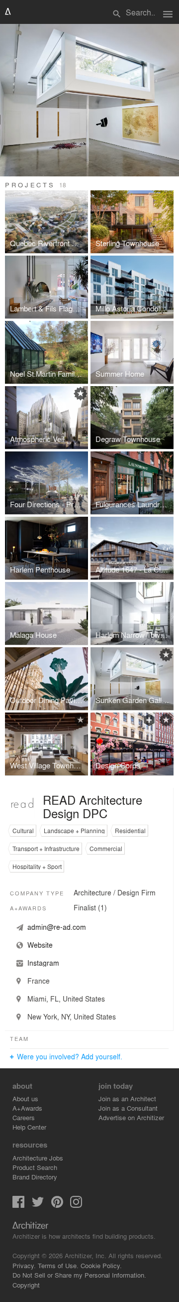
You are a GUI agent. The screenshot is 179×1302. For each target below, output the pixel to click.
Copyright (26, 1285)
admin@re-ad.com (56, 927)
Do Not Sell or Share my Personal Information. (79, 1275)
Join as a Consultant (128, 1108)
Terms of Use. (58, 1265)
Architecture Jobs (37, 1157)
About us (25, 1098)
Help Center (29, 1127)
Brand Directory (34, 1176)
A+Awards (27, 1108)
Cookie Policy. (101, 1265)
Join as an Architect (127, 1098)
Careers (23, 1117)
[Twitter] (38, 1205)
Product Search (34, 1167)
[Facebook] (18, 1205)
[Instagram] (76, 1205)
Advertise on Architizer (131, 1117)
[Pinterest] (57, 1205)
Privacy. (24, 1265)
